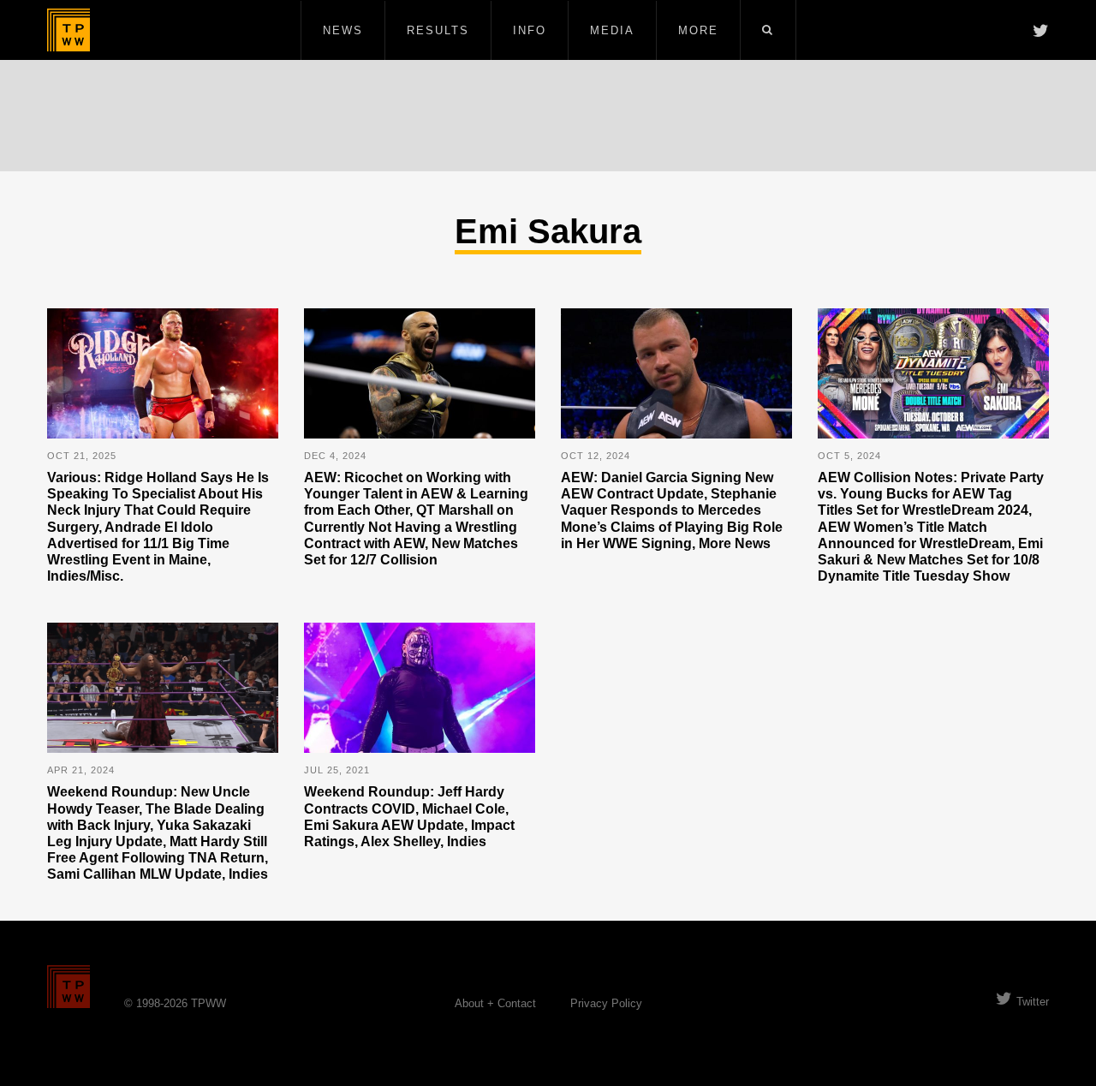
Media (612, 30)
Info (529, 30)
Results (438, 30)
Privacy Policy (606, 1003)
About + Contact (495, 1003)
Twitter (1032, 1001)
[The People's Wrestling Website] (68, 30)
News (343, 30)
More (698, 30)
